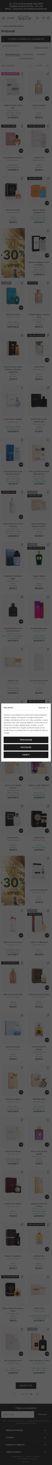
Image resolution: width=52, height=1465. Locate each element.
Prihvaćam (26, 740)
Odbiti (26, 755)
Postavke (26, 747)
